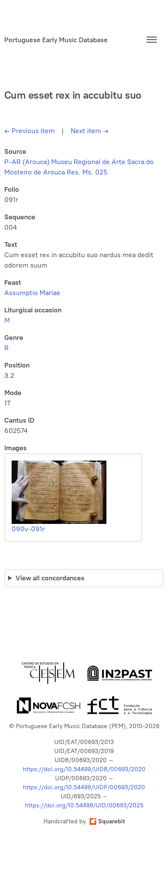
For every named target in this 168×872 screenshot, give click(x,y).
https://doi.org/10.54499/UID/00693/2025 (84, 805)
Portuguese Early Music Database (56, 40)
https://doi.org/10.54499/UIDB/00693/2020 (84, 769)
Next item (90, 131)
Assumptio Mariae (32, 293)
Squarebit (111, 821)
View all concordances (50, 578)
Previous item (29, 131)
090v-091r (28, 529)
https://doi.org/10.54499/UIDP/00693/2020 (84, 787)
